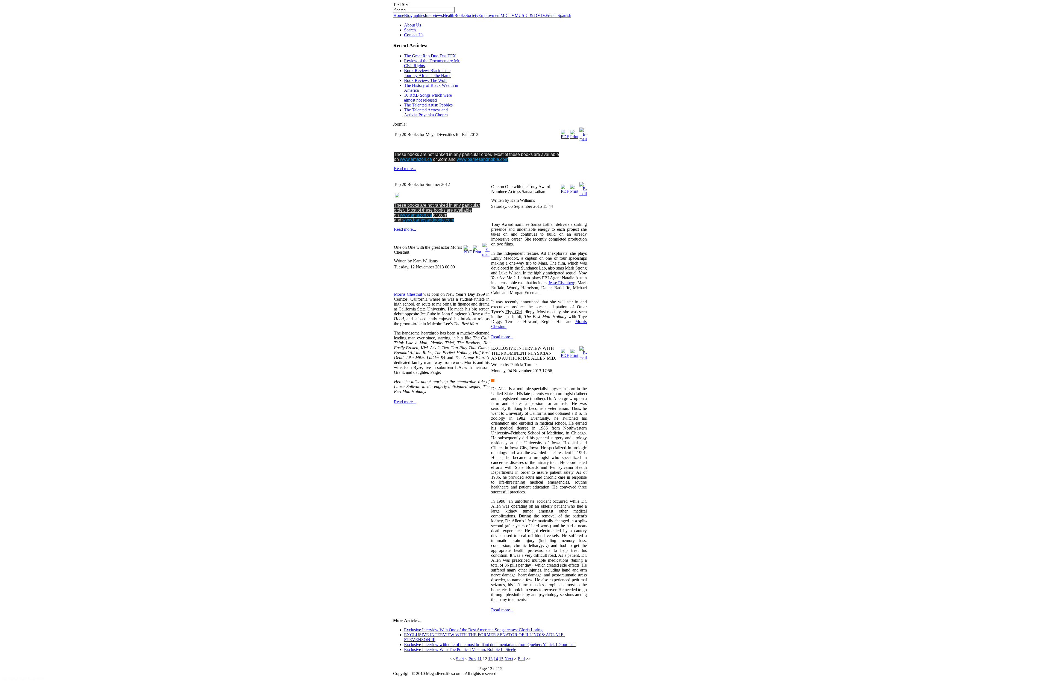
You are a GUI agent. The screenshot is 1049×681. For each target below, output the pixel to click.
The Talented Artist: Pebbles (428, 105)
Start (460, 658)
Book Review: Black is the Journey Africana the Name (427, 73)
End (521, 658)
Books (459, 15)
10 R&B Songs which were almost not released (428, 97)
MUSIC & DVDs (530, 15)
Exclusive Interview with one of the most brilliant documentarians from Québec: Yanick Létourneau (490, 644)
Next (509, 658)
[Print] (574, 136)
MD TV (507, 15)
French (552, 15)
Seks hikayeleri (32, 678)
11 (480, 658)
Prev (472, 658)
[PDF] (565, 136)
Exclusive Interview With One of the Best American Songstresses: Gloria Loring (473, 629)
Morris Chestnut (408, 294)
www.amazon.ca (416, 159)
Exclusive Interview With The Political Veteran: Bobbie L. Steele (460, 649)
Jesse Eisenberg (561, 282)
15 (501, 658)
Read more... (405, 168)
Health (448, 15)
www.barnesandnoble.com (482, 159)
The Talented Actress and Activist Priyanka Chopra (426, 112)
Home (398, 15)
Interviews (434, 15)
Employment (489, 15)
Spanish (564, 15)
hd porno (10, 678)
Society (471, 15)
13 (490, 658)
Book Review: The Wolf (425, 80)
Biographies (414, 15)
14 (496, 658)
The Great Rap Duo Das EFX (430, 56)
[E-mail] (583, 139)
